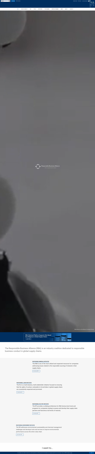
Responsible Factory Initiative (40, 404)
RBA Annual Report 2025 (90, 329)
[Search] (9, 1)
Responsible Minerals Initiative (40, 361)
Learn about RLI (19, 392)
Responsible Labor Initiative (24, 382)
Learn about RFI (35, 413)
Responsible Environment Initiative (26, 425)
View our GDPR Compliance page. (67, 452)
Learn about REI (19, 434)
